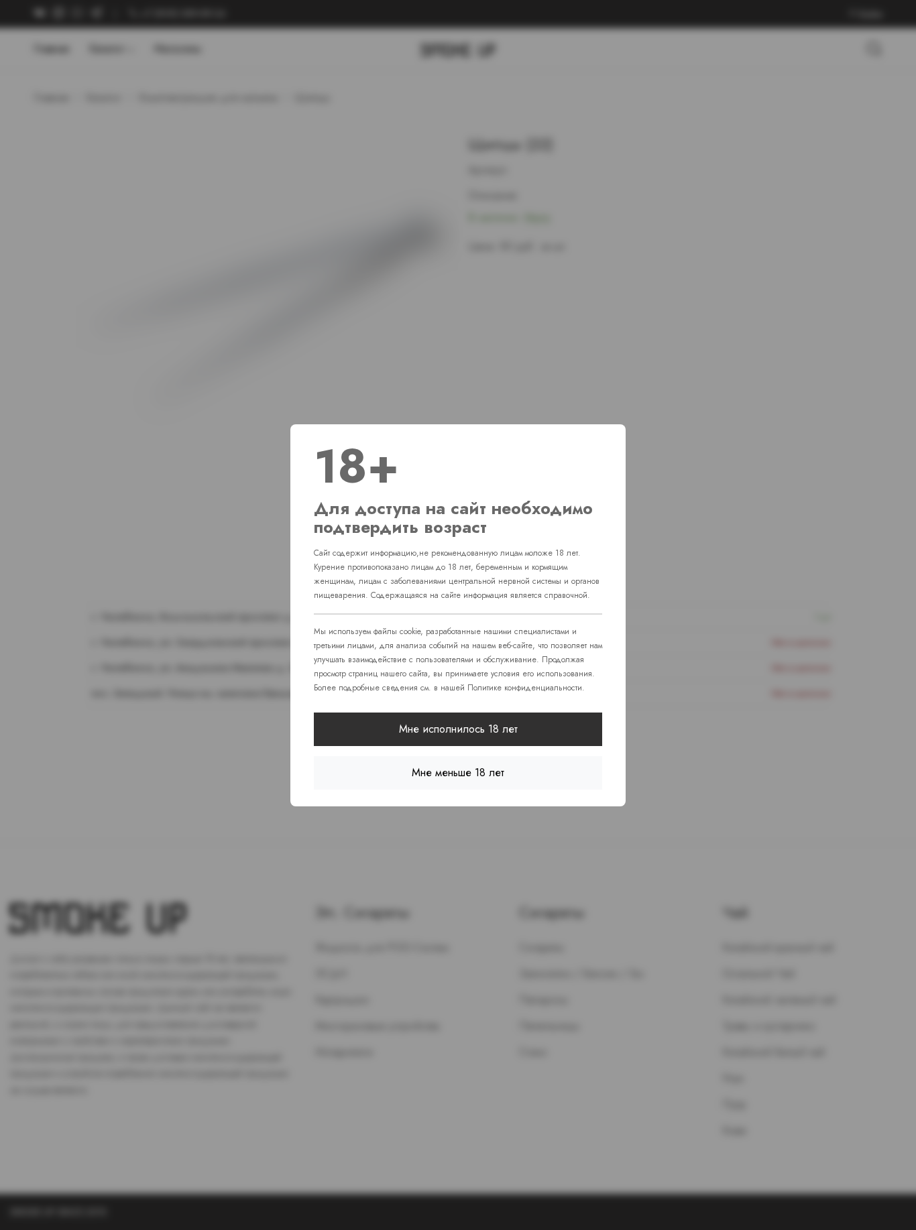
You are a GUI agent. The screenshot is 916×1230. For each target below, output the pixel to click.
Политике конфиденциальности (524, 688)
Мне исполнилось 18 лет (458, 729)
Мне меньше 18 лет (458, 772)
